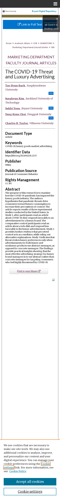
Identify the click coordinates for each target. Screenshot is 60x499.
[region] (30, 469)
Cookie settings (30, 491)
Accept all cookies (30, 482)
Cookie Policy (17, 471)
